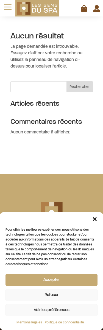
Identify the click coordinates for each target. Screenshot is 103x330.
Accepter (51, 280)
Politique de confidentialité (64, 322)
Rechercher (79, 87)
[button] (95, 219)
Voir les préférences (51, 310)
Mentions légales (29, 322)
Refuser (51, 295)
